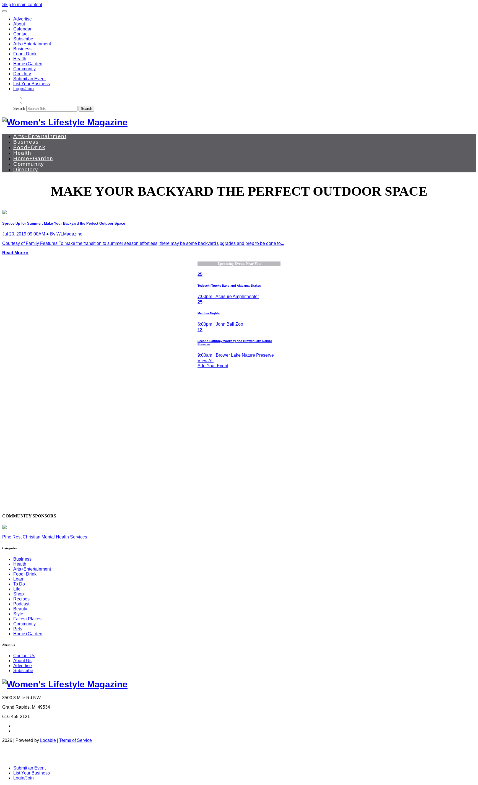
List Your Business (31, 83)
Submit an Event (29, 78)
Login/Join (23, 88)
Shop (18, 594)
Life (16, 589)
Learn (19, 579)
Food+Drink (25, 53)
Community (24, 68)
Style (18, 614)
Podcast (21, 604)
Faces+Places (27, 618)
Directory (22, 73)
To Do (19, 584)
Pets (17, 628)
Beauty (20, 609)
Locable (48, 740)
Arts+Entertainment (32, 44)
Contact (20, 34)
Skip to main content (22, 4)
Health (19, 58)
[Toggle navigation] (4, 11)
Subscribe (23, 39)
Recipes (21, 599)
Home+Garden (27, 63)
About (19, 24)
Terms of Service (75, 740)
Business (22, 48)
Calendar (22, 29)
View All (206, 360)
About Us (22, 660)
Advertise (22, 19)
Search (19, 108)
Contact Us (24, 655)
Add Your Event (213, 365)
